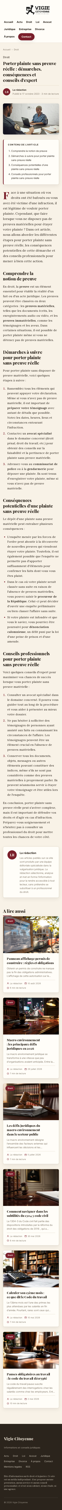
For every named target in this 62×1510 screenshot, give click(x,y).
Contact (26, 36)
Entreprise (25, 29)
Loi (37, 22)
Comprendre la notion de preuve (29, 151)
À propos (9, 36)
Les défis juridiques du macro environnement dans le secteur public (23, 1129)
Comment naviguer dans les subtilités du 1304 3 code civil (27, 1213)
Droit (29, 22)
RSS (28, 1466)
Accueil (8, 22)
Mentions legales (13, 1466)
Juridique (9, 29)
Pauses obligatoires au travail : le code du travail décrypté (28, 1376)
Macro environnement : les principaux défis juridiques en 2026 (23, 1044)
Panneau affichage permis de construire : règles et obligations (30, 960)
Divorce (39, 29)
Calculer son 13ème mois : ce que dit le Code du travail (27, 1295)
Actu (19, 22)
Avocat (47, 22)
